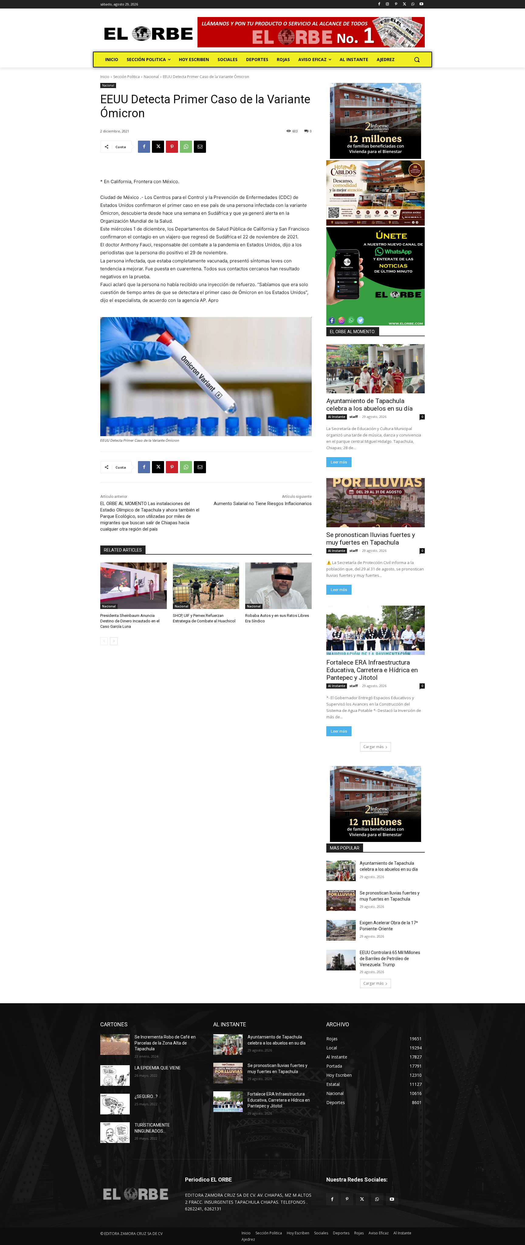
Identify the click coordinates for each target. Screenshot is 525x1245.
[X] (404, 4)
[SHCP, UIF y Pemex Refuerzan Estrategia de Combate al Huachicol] (206, 586)
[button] (417, 59)
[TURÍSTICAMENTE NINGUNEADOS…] (115, 1132)
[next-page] (114, 641)
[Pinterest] (396, 4)
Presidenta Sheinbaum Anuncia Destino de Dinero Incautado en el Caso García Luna (130, 621)
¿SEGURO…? (146, 1096)
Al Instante (336, 417)
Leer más (339, 462)
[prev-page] (104, 641)
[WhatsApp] (412, 4)
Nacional (151, 76)
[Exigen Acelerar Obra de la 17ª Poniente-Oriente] (341, 930)
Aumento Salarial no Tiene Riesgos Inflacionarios (263, 503)
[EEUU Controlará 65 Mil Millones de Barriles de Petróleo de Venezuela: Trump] (341, 960)
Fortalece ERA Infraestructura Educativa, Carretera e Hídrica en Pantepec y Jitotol (372, 670)
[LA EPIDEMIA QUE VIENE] (115, 1075)
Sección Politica (126, 76)
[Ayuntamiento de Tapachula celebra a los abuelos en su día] (375, 368)
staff (353, 416)
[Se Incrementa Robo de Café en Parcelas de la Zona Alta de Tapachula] (115, 1044)
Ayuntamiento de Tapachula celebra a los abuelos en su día (369, 404)
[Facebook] (379, 4)
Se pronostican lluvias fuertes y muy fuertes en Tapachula (370, 538)
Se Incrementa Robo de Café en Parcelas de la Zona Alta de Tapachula (165, 1043)
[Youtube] (421, 4)
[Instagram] (387, 4)
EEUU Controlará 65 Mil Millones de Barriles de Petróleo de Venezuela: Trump (390, 958)
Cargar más (373, 746)
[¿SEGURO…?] (115, 1104)
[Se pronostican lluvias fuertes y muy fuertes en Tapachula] (375, 502)
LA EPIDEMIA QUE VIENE (158, 1067)
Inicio (104, 76)
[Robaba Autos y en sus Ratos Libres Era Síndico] (278, 586)
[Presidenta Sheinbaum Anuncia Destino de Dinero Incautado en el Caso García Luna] (133, 586)
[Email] (200, 147)
